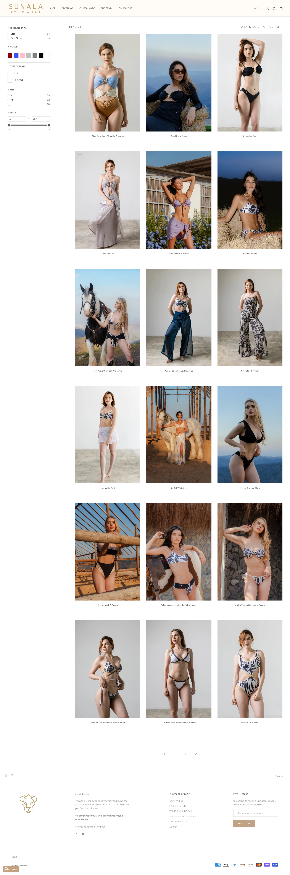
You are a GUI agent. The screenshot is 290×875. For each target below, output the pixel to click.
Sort (278, 776)
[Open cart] (281, 8)
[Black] (41, 55)
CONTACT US (125, 8)
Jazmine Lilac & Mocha (179, 253)
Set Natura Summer (250, 370)
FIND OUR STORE (178, 805)
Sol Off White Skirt (179, 488)
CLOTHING (67, 8)
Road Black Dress (179, 136)
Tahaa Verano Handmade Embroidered (178, 605)
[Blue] (16, 55)
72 (264, 26)
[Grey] (34, 55)
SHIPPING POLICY (178, 821)
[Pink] (22, 55)
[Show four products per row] (11, 775)
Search (173, 826)
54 (259, 26)
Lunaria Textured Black (250, 488)
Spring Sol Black (250, 136)
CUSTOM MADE (87, 8)
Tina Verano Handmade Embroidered (108, 722)
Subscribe (244, 823)
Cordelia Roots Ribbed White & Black (179, 722)
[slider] (9, 125)
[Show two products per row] (6, 775)
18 (250, 26)
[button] (274, 27)
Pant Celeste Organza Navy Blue (178, 370)
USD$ (255, 8)
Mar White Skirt (108, 488)
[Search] (274, 8)
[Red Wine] (10, 55)
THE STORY (106, 8)
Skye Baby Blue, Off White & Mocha (108, 136)
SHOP (52, 8)
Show (243, 26)
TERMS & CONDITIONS (181, 811)
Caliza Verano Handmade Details (250, 605)
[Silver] (28, 55)
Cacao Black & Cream (108, 605)
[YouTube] (83, 834)
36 (254, 26)
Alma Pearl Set (107, 253)
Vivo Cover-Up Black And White (108, 370)
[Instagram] (76, 834)
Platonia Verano (250, 253)
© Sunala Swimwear (20, 865)
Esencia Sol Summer (250, 722)
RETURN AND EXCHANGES (182, 816)
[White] (47, 55)
